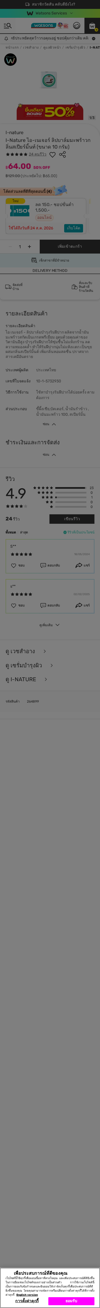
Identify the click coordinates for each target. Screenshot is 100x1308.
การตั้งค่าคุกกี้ (26, 1301)
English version (27, 1295)
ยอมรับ (72, 1301)
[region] (50, 1288)
